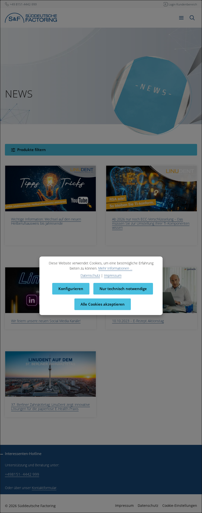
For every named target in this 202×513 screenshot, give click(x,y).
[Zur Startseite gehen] (31, 18)
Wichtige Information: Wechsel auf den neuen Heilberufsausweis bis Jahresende (46, 221)
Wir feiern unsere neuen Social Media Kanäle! (46, 320)
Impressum (124, 505)
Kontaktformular (44, 487)
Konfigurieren (70, 288)
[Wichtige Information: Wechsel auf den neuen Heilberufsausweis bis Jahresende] (50, 188)
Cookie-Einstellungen (179, 505)
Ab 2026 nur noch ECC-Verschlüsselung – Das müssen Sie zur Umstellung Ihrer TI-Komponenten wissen (150, 223)
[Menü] (181, 18)
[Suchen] (192, 18)
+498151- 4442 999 (22, 474)
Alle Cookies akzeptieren (103, 304)
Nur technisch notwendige (123, 288)
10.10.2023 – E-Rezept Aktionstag (138, 320)
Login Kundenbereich (182, 4)
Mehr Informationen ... (115, 268)
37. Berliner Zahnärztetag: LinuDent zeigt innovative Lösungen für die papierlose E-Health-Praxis (50, 406)
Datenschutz (148, 505)
